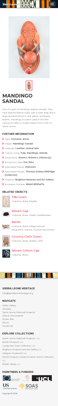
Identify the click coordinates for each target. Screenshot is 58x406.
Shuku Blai (8, 319)
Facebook (7, 326)
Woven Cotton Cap (25, 250)
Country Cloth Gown (26, 236)
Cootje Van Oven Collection (18, 345)
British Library (11, 364)
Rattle (16, 222)
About (5, 322)
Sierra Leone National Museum (18, 312)
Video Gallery (9, 305)
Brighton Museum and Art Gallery (22, 349)
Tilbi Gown (19, 197)
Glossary (6, 309)
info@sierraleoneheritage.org (17, 293)
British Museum (12, 342)
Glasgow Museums (14, 353)
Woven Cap (20, 211)
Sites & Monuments (12, 315)
